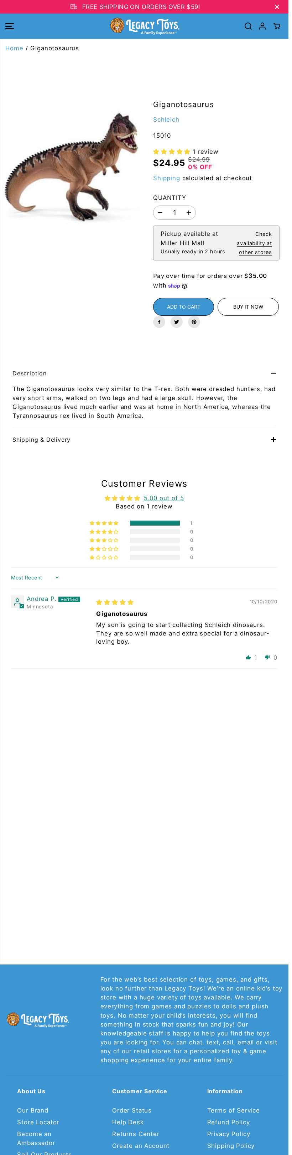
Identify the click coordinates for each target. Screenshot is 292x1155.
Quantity (169, 197)
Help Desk (128, 1122)
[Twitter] (177, 322)
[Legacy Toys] (144, 26)
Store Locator (38, 1122)
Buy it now (248, 307)
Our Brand (32, 1110)
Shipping (166, 178)
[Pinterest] (194, 322)
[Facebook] (159, 322)
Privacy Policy (228, 1134)
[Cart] (276, 26)
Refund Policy (228, 1122)
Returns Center (136, 1134)
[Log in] (262, 26)
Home (14, 48)
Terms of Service (233, 1110)
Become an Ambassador (36, 1138)
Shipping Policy (231, 1145)
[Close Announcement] (277, 7)
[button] (9, 26)
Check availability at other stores (254, 243)
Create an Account (141, 1145)
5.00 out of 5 (164, 498)
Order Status (132, 1110)
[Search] (248, 26)
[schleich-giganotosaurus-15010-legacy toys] (72, 171)
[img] (115, 602)
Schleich (166, 119)
